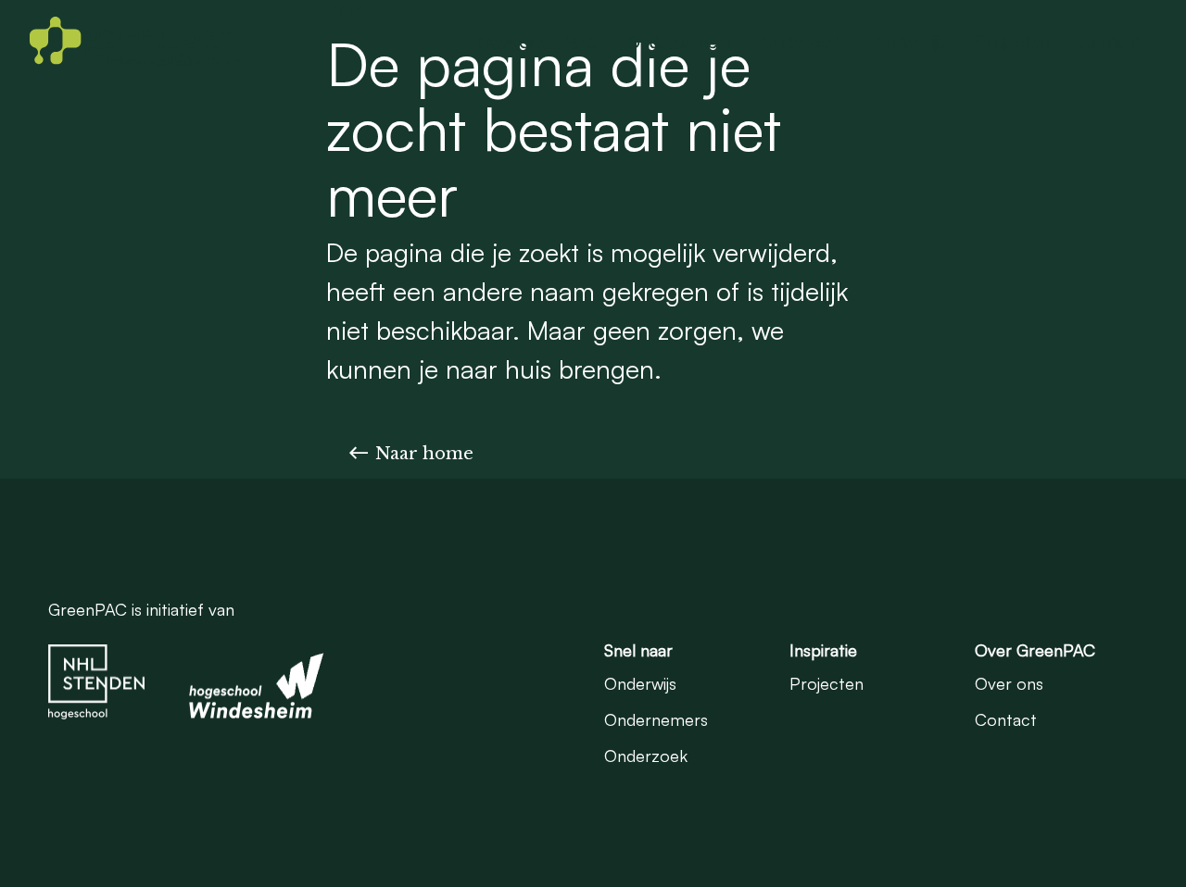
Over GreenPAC (537, 41)
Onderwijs (910, 41)
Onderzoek (802, 41)
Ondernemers (679, 41)
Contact (1110, 41)
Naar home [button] (424, 454)
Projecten (1013, 41)
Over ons (1009, 683)
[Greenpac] (135, 41)
